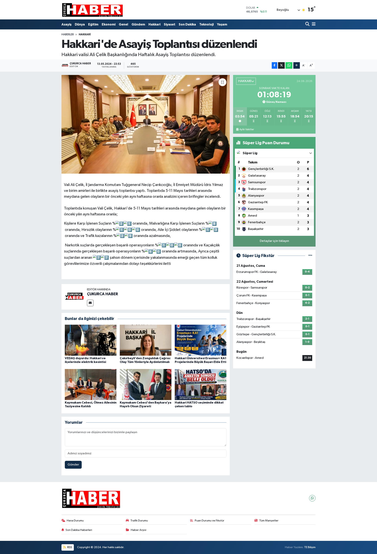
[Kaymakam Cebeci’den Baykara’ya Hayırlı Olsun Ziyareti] (145, 384)
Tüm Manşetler (268, 520)
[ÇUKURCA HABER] (74, 296)
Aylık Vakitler (246, 129)
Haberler (67, 34)
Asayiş (66, 24)
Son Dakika (187, 24)
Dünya (80, 24)
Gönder (73, 464)
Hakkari (154, 24)
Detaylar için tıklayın (274, 241)
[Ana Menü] (313, 24)
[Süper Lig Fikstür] (310, 255)
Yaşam (222, 24)
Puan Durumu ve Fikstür (209, 520)
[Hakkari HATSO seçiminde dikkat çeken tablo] (200, 384)
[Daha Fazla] (296, 65)
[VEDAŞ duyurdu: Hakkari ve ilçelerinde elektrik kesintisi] (90, 340)
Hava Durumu (75, 520)
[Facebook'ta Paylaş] (274, 65)
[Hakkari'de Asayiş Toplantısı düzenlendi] (145, 124)
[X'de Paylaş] (281, 65)
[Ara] (307, 24)
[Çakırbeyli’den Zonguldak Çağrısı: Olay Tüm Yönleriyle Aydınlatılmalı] (145, 340)
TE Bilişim (310, 547)
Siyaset (169, 24)
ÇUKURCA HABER (102, 294)
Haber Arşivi (138, 529)
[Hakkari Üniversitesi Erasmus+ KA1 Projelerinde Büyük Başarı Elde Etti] (200, 340)
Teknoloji (206, 24)
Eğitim (93, 24)
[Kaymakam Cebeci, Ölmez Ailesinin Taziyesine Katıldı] (90, 384)
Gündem (138, 24)
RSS (69, 547)
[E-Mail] (90, 303)
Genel (123, 24)
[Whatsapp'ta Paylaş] (288, 65)
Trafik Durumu (139, 520)
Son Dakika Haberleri (79, 529)
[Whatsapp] (312, 498)
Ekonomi (108, 24)
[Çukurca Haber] (92, 10)
